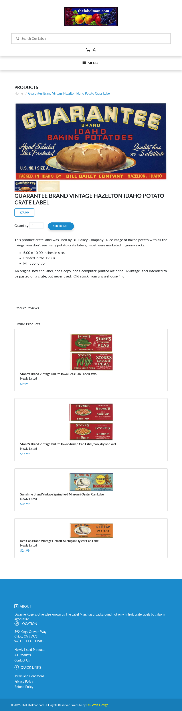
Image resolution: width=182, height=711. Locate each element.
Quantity (21, 225)
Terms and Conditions (29, 676)
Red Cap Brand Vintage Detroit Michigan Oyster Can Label (59, 541)
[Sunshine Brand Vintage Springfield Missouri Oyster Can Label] (91, 482)
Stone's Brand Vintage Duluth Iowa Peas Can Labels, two (58, 374)
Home (18, 93)
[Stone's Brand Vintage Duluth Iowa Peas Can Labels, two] (91, 352)
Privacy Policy (23, 681)
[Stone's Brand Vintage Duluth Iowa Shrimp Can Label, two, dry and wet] (91, 422)
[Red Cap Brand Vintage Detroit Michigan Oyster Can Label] (91, 530)
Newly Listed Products (29, 650)
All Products (22, 655)
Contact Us (22, 660)
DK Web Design (97, 705)
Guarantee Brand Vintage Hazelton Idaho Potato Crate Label (69, 93)
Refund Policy (23, 687)
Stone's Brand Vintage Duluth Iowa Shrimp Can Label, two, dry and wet (68, 444)
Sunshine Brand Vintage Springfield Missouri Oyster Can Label (62, 494)
